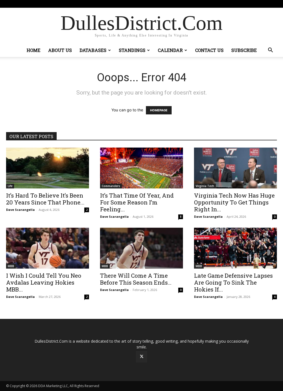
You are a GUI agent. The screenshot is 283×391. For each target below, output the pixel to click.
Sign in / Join (101, 4)
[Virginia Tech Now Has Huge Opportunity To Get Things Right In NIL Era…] (235, 168)
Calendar (170, 50)
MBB (11, 266)
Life (10, 186)
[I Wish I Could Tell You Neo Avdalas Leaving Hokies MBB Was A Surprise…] (47, 248)
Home (33, 50)
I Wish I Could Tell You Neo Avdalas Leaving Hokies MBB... (43, 282)
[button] (270, 50)
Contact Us (209, 50)
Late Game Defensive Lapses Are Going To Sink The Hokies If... (233, 282)
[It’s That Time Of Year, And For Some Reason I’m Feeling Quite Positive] (141, 168)
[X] (273, 4)
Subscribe (244, 50)
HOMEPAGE (158, 110)
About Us (60, 50)
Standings (132, 50)
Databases (93, 50)
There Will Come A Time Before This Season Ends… (135, 279)
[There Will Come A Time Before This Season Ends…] (141, 248)
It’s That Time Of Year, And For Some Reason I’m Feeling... (137, 202)
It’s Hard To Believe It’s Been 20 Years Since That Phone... (45, 198)
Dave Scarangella (20, 210)
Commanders (111, 186)
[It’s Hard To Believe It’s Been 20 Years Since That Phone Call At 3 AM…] (47, 168)
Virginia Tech (205, 186)
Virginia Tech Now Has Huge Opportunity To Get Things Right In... (234, 202)
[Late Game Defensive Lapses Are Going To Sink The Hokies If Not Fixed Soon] (235, 248)
